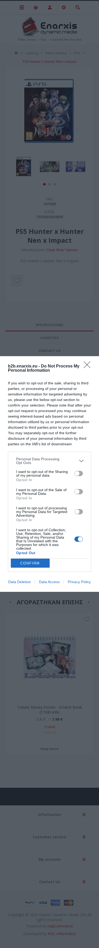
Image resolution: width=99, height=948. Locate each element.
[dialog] (49, 474)
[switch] (78, 473)
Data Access (49, 582)
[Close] (89, 366)
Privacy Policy (79, 582)
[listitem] (49, 461)
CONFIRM (30, 563)
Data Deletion (19, 582)
